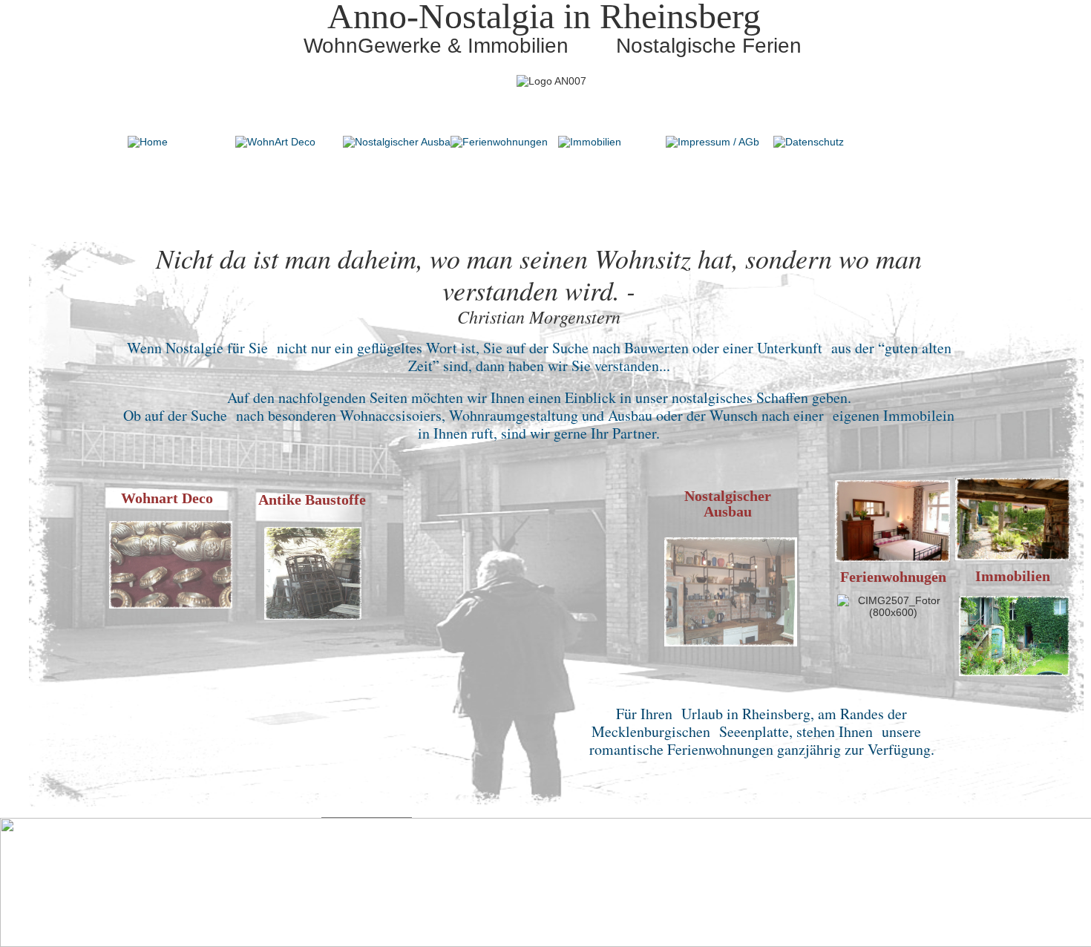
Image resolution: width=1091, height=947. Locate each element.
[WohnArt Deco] (275, 142)
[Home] (148, 142)
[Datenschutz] (808, 142)
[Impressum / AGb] (712, 142)
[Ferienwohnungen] (499, 142)
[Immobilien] (589, 142)
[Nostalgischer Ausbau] (399, 142)
